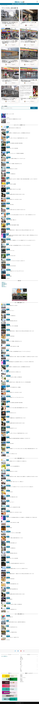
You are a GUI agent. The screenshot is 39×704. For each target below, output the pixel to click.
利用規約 (21, 676)
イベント (21, 665)
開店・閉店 (21, 658)
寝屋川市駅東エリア (4, 284)
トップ (21, 656)
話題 (20, 664)
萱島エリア (3, 285)
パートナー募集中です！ (4, 656)
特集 (20, 661)
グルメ (21, 660)
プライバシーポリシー (23, 677)
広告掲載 (21, 680)
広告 (20, 669)
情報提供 (21, 657)
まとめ (21, 662)
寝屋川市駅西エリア (4, 283)
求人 (20, 668)
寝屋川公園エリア (4, 286)
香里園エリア (3, 282)
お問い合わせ (22, 681)
